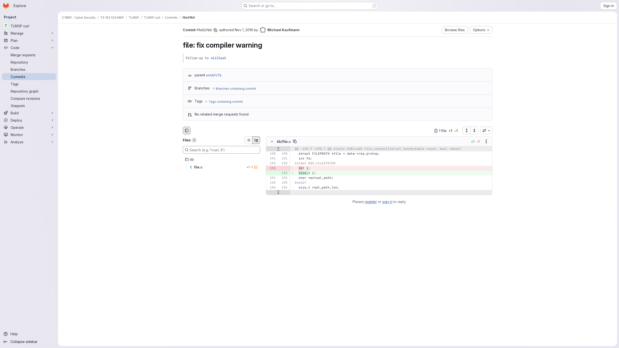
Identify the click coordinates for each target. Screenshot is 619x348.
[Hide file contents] (272, 142)
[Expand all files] (466, 130)
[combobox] (486, 130)
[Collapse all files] (474, 130)
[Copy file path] (295, 142)
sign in (387, 202)
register (371, 202)
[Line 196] (271, 187)
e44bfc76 (213, 75)
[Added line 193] (283, 173)
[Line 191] (271, 158)
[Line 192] (271, 163)
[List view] (248, 140)
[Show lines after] (278, 192)
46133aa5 (218, 58)
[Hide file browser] (187, 130)
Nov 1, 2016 (244, 30)
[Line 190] (271, 154)
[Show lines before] (278, 149)
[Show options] (486, 142)
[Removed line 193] (271, 168)
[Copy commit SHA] (215, 30)
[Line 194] (271, 178)
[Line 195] (271, 183)
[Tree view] (256, 140)
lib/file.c (284, 141)
